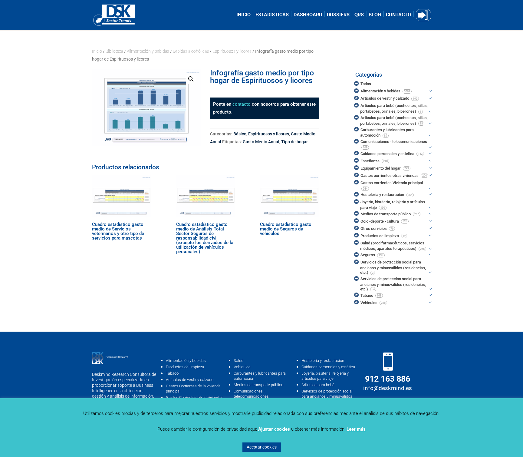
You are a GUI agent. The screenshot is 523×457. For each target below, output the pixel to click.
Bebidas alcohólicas (191, 51)
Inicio (97, 51)
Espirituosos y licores (232, 51)
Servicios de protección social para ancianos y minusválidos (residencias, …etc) (327, 396)
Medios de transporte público (258, 384)
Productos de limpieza (185, 367)
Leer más (356, 429)
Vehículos (242, 367)
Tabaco (172, 373)
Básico (239, 133)
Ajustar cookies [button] (274, 429)
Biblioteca (114, 51)
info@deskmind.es (387, 388)
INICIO (243, 15)
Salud (238, 360)
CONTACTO (398, 15)
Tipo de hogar (294, 141)
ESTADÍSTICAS (272, 15)
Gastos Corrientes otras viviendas (194, 397)
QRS (359, 15)
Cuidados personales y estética (328, 367)
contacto (241, 104)
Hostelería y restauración (322, 360)
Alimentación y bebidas (148, 51)
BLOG (375, 15)
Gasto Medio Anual (261, 141)
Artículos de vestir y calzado (189, 379)
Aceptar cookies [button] (262, 447)
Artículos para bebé (317, 384)
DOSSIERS (338, 15)
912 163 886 (387, 379)
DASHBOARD (308, 15)
